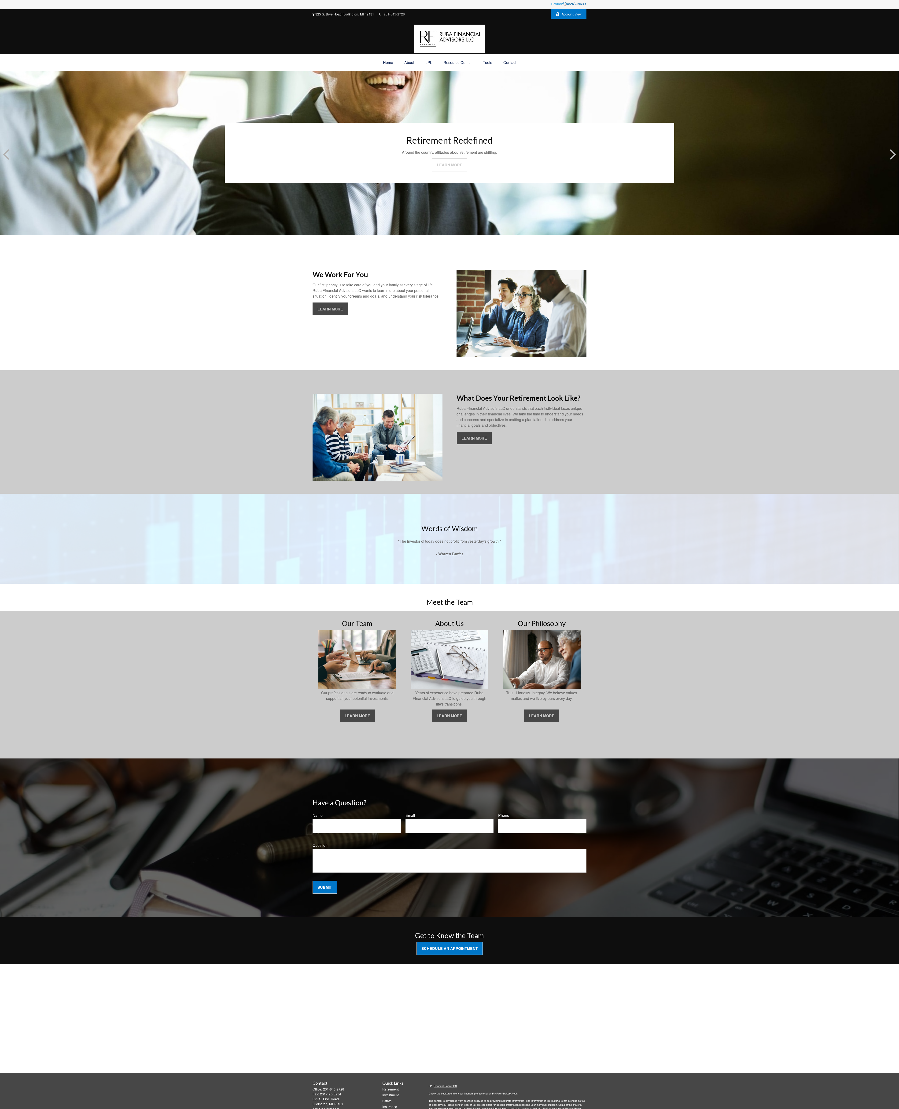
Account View (572, 14)
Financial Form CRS (445, 1086)
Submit (324, 887)
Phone (503, 815)
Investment (390, 1095)
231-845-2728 (394, 14)
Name (318, 815)
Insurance (389, 1106)
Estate (387, 1100)
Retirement (390, 1089)
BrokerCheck (510, 1093)
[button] (388, 62)
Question (320, 845)
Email (410, 815)
